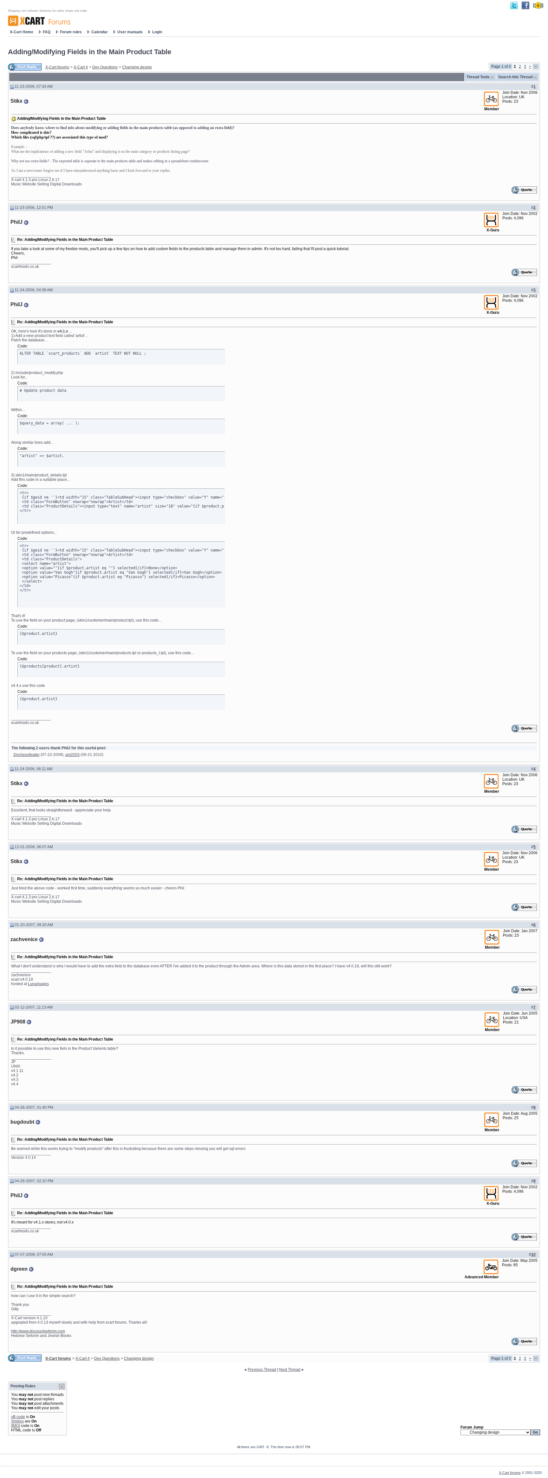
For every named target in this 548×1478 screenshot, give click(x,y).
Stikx (16, 101)
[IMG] (15, 1425)
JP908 (17, 1021)
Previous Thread (262, 1369)
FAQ (46, 32)
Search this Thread (515, 77)
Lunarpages (38, 984)
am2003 (72, 754)
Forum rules (71, 32)
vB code (18, 1417)
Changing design (137, 67)
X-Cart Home (21, 32)
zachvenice (24, 939)
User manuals (130, 32)
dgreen (19, 1269)
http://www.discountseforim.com (38, 1331)
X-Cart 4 (81, 67)
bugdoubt (22, 1122)
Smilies (17, 1421)
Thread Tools (478, 77)
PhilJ (16, 222)
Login (157, 32)
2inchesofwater (26, 754)
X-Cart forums (57, 67)
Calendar (99, 32)
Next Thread (289, 1369)
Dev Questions (105, 67)
